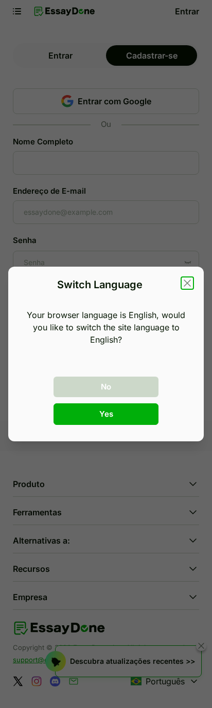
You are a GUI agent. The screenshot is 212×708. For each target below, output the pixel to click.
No (106, 387)
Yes (106, 414)
